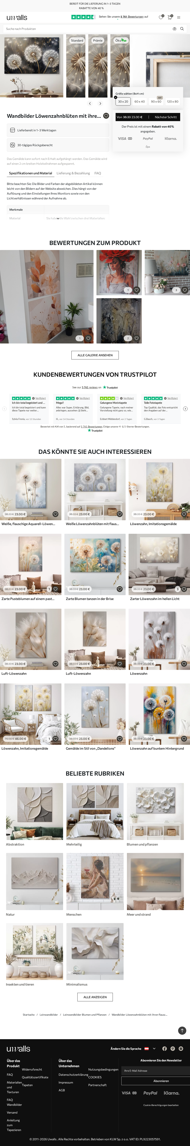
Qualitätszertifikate (35, 1077)
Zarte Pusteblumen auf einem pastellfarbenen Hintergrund (28, 599)
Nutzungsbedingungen (103, 1069)
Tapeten (27, 1085)
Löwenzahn (138, 673)
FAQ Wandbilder (14, 1102)
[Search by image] (175, 29)
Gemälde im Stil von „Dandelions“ (91, 748)
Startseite (29, 1014)
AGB (62, 1090)
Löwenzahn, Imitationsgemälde (153, 524)
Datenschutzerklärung (73, 1074)
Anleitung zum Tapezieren (14, 1125)
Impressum (66, 1082)
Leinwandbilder (49, 1014)
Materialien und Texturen (14, 1087)
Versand (12, 1112)
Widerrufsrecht (32, 1069)
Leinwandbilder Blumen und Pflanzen (85, 1014)
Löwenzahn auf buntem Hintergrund (157, 748)
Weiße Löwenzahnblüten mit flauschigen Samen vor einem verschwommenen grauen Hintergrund (93, 524)
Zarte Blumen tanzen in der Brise (90, 599)
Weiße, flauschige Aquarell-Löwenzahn (28, 524)
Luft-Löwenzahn (14, 673)
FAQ (10, 1074)
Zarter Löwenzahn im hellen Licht (154, 599)
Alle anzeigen (95, 997)
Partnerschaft (97, 1085)
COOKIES (94, 1077)
